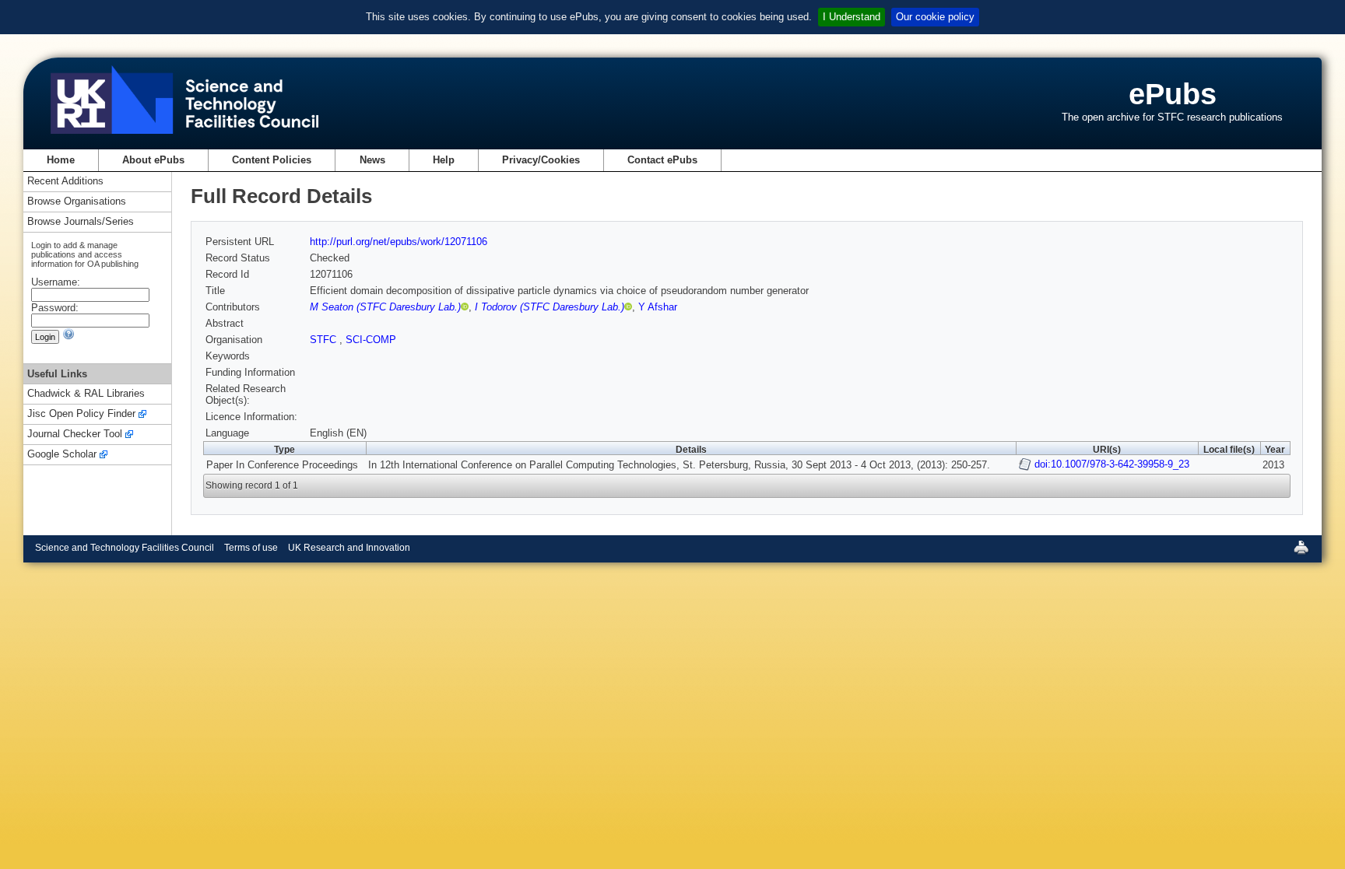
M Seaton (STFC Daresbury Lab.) (385, 307)
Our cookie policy (935, 17)
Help (444, 160)
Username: (55, 282)
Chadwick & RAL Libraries (86, 394)
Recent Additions (65, 181)
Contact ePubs (662, 160)
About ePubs (153, 160)
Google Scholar (62, 455)
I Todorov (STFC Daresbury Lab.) (549, 307)
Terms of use (251, 547)
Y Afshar (657, 307)
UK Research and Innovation (349, 547)
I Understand (851, 17)
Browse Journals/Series (80, 222)
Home (61, 160)
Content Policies (271, 160)
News (372, 160)
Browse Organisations (76, 202)
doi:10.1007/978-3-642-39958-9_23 (1111, 464)
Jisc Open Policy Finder (81, 414)
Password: (55, 308)
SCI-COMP (371, 339)
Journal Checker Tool (74, 434)
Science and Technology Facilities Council (124, 547)
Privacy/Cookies (541, 160)
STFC (324, 339)
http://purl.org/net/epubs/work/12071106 (398, 241)
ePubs (1173, 93)
